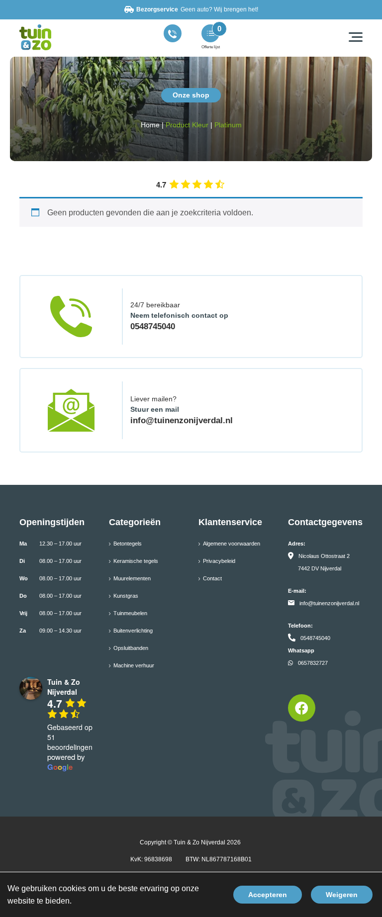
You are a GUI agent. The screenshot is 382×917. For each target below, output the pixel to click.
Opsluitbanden (130, 648)
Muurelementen (132, 578)
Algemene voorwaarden (231, 544)
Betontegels (127, 544)
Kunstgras (125, 596)
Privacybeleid (219, 561)
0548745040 (152, 326)
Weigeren (342, 895)
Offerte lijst (210, 47)
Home (150, 125)
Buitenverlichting (133, 631)
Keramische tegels (135, 561)
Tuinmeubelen (130, 613)
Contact (212, 578)
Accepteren (267, 895)
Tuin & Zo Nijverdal (199, 842)
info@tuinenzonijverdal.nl (181, 420)
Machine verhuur (133, 665)
